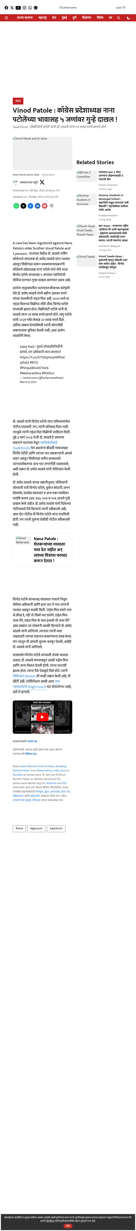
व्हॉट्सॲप (35, 796)
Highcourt (36, 828)
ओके (68, 1226)
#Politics (48, 373)
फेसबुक (39, 791)
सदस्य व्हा (32, 741)
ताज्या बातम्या (25, 18)
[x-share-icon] (23, 208)
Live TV (120, 7)
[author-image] (15, 182)
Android (51, 783)
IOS (64, 783)
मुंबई (64, 18)
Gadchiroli (56, 828)
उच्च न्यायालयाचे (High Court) (36, 684)
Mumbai (18, 774)
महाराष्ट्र (42, 18)
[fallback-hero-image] (86, 176)
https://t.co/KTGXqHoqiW (39, 357)
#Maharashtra (30, 373)
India (56, 770)
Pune (64, 770)
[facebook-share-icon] (30, 208)
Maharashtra (44, 770)
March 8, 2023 (28, 382)
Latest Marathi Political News (37, 766)
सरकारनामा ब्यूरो (29, 182)
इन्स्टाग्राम (55, 791)
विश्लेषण (86, 18)
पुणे (74, 18)
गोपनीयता (50, 1221)
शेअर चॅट (65, 791)
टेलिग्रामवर (18, 796)
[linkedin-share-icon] (37, 208)
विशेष (100, 18)
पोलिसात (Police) (24, 676)
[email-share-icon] (44, 208)
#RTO (34, 363)
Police (19, 828)
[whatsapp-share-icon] (16, 208)
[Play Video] (42, 717)
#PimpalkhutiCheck (34, 368)
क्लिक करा (31, 754)
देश (54, 18)
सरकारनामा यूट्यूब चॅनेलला (26, 800)
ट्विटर (47, 791)
